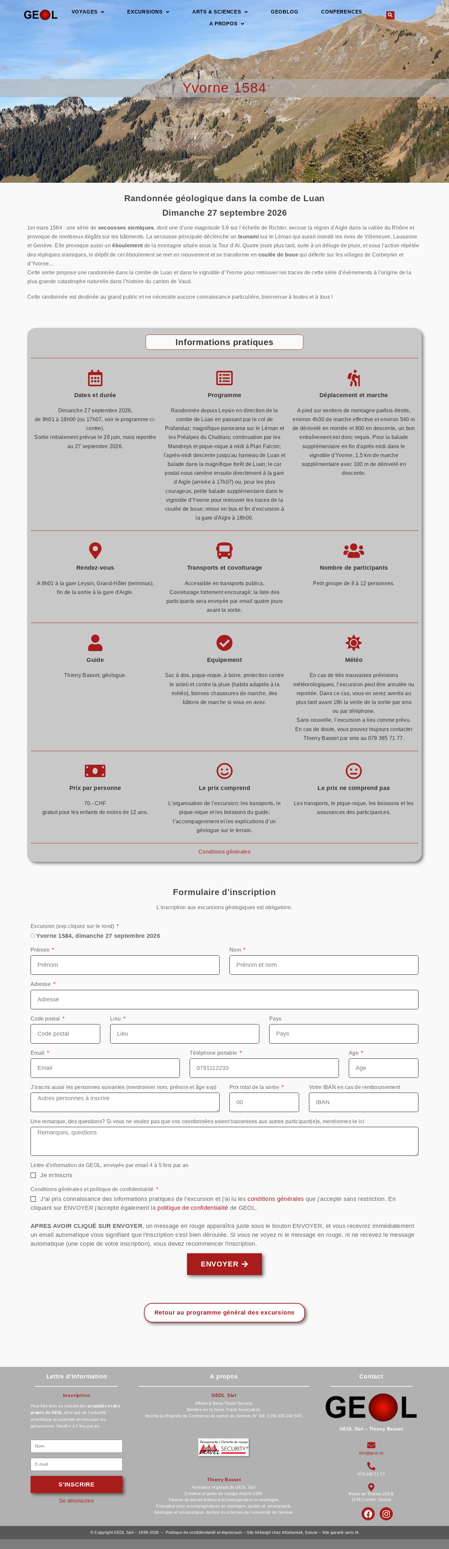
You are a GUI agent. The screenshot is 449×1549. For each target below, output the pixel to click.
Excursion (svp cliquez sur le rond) (73, 926)
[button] (390, 15)
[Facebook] (368, 1513)
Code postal (46, 1018)
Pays (275, 1018)
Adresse (41, 984)
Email (38, 1053)
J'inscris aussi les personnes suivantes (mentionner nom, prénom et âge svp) (124, 1087)
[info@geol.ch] (371, 1445)
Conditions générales (224, 852)
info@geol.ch (371, 1453)
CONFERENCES (341, 11)
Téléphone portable (214, 1053)
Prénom (41, 950)
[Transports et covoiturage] (224, 550)
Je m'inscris (56, 1175)
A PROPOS (223, 23)
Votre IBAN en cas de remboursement (354, 1087)
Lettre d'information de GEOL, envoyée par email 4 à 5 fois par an (110, 1165)
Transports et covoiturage (224, 567)
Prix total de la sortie (254, 1087)
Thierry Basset (224, 1479)
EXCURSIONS (145, 11)
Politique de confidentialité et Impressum (204, 1532)
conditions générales (276, 1199)
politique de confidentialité (192, 1208)
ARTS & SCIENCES (216, 11)
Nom (235, 950)
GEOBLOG (284, 11)
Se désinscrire (76, 1501)
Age (354, 1053)
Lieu (116, 1018)
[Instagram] (386, 1513)
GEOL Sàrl (224, 1395)
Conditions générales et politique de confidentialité (93, 1189)
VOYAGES (85, 11)
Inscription (76, 1395)
